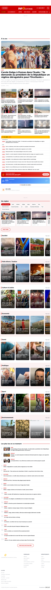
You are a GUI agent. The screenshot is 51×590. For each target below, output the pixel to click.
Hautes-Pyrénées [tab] (15, 206)
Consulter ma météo (26, 184)
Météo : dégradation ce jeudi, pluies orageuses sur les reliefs (41, 100)
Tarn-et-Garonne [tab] (5, 209)
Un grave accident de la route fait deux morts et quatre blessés (19, 535)
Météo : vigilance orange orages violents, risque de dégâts (18, 508)
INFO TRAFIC (27, 11)
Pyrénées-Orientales (45, 561)
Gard (42, 556)
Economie (5, 313)
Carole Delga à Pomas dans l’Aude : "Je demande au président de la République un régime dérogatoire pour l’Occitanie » (25, 74)
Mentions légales (4, 583)
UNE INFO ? (41, 8)
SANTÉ (25, 567)
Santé (4, 339)
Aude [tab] (28, 204)
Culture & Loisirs (8, 287)
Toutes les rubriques (5, 574)
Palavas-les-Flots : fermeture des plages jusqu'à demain (41, 116)
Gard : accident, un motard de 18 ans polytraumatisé (16, 531)
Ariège (42, 567)
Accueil (2, 572)
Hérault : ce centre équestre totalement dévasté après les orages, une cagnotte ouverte (8, 101)
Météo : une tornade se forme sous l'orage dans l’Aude (8, 131)
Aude (42, 560)
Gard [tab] (13, 204)
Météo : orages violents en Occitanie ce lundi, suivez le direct (24, 132)
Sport (4, 391)
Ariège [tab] (23, 204)
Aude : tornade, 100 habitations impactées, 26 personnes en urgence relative (41, 132)
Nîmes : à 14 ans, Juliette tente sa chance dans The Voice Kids (19, 540)
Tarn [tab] (42, 206)
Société (4, 235)
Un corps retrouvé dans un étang (12, 517)
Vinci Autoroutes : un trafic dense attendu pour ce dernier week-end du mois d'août (25, 117)
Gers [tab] (39, 204)
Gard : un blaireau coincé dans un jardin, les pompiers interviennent (23, 222)
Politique (5, 365)
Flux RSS (3, 576)
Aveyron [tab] (34, 204)
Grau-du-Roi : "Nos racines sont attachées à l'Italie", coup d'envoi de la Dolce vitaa (8, 117)
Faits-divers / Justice (9, 261)
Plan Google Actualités (6, 581)
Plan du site (3, 579)
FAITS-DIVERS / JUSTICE (29, 561)
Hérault (42, 558)
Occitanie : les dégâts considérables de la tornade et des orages (19, 498)
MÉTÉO (20, 11)
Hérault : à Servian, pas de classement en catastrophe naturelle (19, 503)
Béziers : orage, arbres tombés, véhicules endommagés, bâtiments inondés (22, 512)
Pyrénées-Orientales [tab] (34, 206)
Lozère (42, 563)
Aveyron (43, 565)
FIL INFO (3, 11)
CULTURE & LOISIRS (28, 563)
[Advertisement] (25, 25)
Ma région (12, 12)
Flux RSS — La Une (5, 577)
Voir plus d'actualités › (25, 545)
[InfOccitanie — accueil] (25, 8)
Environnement (7, 417)
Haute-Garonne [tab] (5, 206)
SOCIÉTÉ (34, 11)
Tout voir (6, 229)
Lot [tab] (21, 206)
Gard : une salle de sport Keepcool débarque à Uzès (16, 526)
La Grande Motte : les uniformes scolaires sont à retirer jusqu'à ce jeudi (25, 101)
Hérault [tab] (18, 204)
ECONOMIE (26, 565)
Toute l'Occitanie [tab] (5, 204)
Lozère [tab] (26, 206)
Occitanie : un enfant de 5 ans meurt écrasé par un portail (18, 521)
